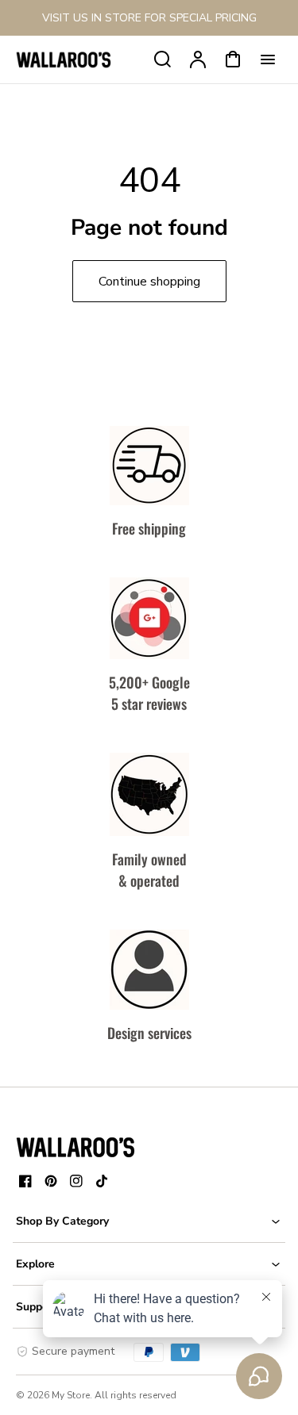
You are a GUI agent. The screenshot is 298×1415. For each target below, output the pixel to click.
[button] (149, 1221)
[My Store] (75, 1147)
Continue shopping (149, 281)
